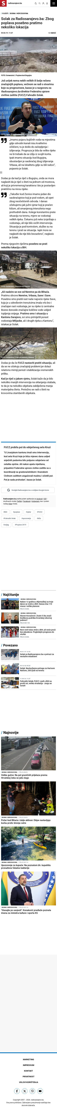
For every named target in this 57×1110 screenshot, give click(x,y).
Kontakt (28, 1070)
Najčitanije (11, 594)
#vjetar (28, 512)
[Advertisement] (28, 558)
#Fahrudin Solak (9, 518)
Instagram (35, 501)
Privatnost (28, 1076)
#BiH (5, 512)
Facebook (26, 501)
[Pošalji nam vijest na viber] (32, 1091)
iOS (45, 499)
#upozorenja (26, 518)
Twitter (19, 501)
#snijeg (6, 525)
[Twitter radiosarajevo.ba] (24, 1091)
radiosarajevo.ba (37, 1100)
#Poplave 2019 (20, 525)
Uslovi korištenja (28, 1082)
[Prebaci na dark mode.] (36, 3)
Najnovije (11, 732)
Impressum (28, 1065)
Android (39, 499)
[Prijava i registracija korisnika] (43, 3)
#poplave (16, 512)
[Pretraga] (40, 3)
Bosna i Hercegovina (19, 13)
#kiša (39, 518)
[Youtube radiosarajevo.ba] (40, 1091)
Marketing (28, 1059)
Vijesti (5, 13)
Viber (10, 504)
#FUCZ (39, 512)
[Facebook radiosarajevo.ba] (17, 1091)
